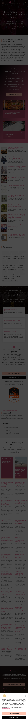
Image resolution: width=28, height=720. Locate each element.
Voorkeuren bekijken (14, 717)
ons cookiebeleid (6, 708)
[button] (25, 696)
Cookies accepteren (14, 713)
